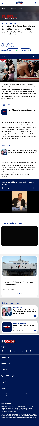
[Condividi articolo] (3, 45)
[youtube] (26, 351)
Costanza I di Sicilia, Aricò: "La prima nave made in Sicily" (18, 283)
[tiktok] (30, 351)
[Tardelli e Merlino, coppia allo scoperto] (7, 327)
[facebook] (2, 351)
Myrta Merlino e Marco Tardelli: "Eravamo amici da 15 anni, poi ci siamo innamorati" (24, 311)
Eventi (3, 382)
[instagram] (6, 351)
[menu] (2, 3)
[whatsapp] (10, 351)
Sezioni (3, 357)
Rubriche (4, 370)
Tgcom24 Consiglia (8, 376)
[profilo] (36, 3)
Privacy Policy (5, 396)
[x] (14, 351)
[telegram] (22, 351)
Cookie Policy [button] (23, 393)
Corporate (4, 393)
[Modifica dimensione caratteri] (12, 45)
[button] (19, 2)
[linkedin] (18, 351)
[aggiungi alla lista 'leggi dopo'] (8, 45)
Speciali (4, 363)
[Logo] (19, 2)
